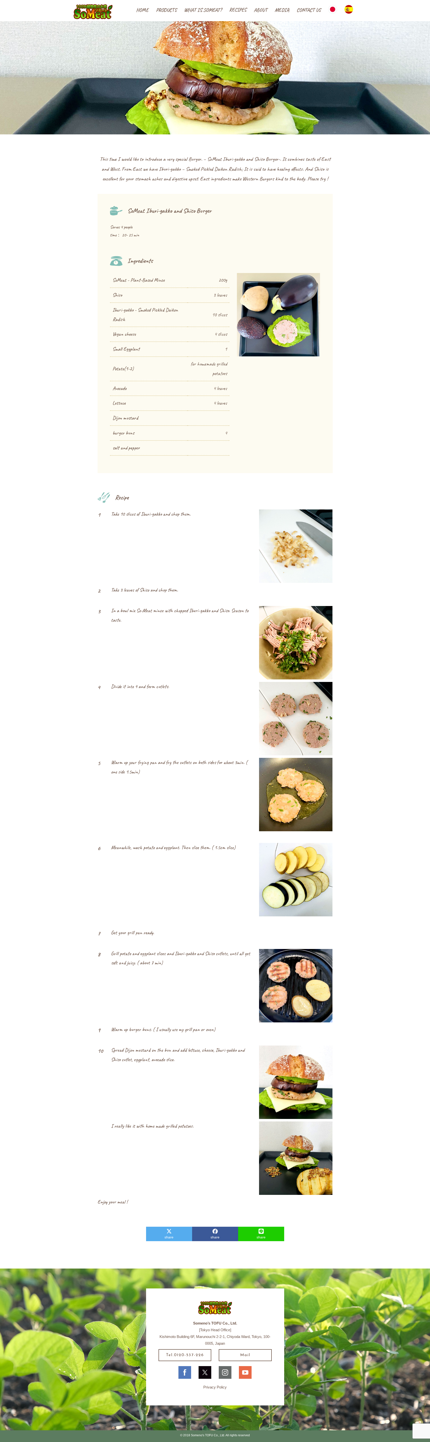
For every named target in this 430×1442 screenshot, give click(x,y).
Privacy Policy (215, 1387)
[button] (166, 10)
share (168, 1237)
